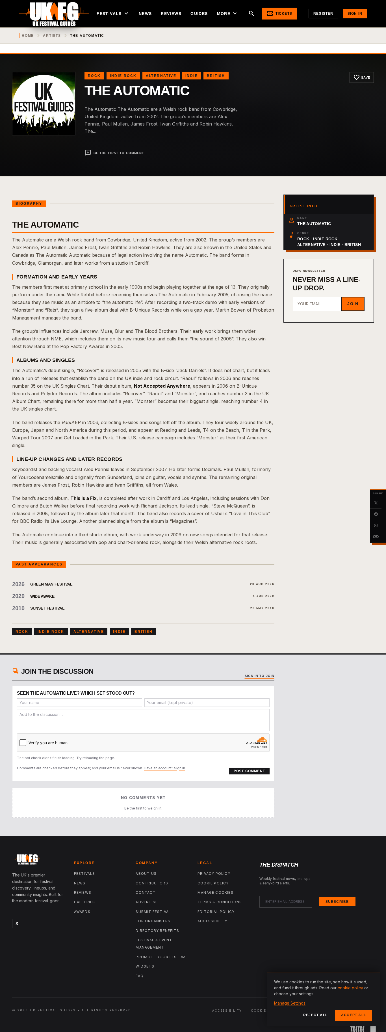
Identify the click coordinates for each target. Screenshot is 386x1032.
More (227, 13)
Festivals (113, 13)
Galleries (84, 902)
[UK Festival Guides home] (38, 860)
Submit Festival (153, 912)
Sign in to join (260, 675)
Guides (199, 13)
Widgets (145, 966)
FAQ (140, 976)
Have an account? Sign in (164, 768)
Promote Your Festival (162, 957)
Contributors (152, 883)
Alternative (161, 76)
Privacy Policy (214, 873)
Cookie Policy (213, 883)
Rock (94, 76)
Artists (52, 36)
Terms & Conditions (220, 902)
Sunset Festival (47, 608)
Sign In (355, 14)
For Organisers (153, 921)
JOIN (352, 303)
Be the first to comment (114, 153)
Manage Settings (289, 1003)
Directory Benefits (157, 931)
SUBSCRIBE (337, 902)
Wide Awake (42, 596)
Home (28, 36)
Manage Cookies (215, 892)
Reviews (171, 13)
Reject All (315, 1015)
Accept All (353, 1015)
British (216, 76)
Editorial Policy (216, 912)
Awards (82, 912)
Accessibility (212, 921)
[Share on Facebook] (375, 514)
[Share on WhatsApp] (375, 525)
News (145, 13)
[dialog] (323, 999)
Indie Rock (123, 76)
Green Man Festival (51, 584)
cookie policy (350, 987)
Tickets (279, 14)
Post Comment (249, 771)
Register (323, 14)
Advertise (147, 902)
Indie (191, 76)
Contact (145, 892)
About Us (146, 873)
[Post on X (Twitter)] (375, 503)
